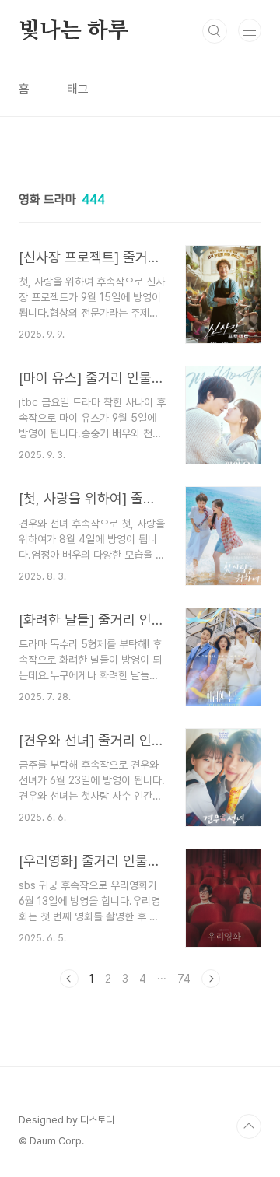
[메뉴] (249, 30)
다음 (210, 978)
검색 (214, 31)
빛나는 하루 (74, 31)
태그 (78, 89)
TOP (248, 1126)
